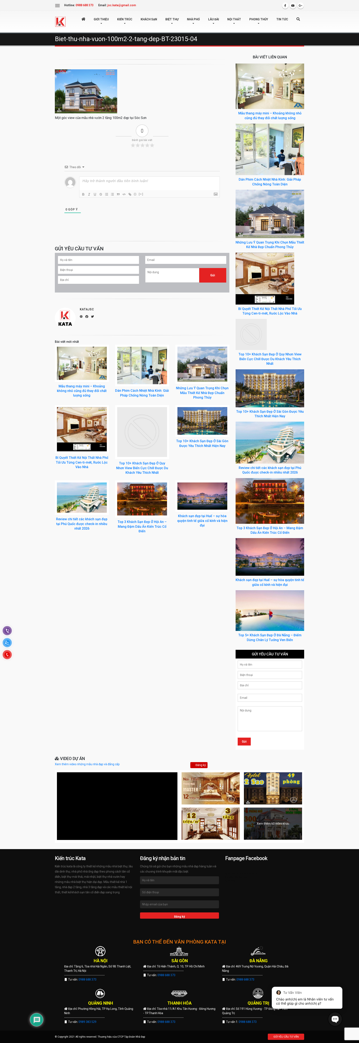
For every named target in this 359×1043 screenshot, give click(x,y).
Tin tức (282, 19)
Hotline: (78, 5)
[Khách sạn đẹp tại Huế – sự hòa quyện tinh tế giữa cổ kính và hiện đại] (202, 496)
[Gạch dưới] (95, 194)
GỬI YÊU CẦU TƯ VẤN (286, 1036)
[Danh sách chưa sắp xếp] (112, 194)
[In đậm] (83, 194)
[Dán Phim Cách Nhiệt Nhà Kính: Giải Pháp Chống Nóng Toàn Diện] (142, 365)
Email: (117, 5)
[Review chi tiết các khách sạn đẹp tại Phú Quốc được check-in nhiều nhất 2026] (82, 497)
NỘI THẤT (234, 19)
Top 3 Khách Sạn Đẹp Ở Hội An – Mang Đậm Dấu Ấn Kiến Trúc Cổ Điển (142, 526)
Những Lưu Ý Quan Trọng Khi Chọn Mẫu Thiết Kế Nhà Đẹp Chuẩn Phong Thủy (202, 392)
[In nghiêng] (89, 194)
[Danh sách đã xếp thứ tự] (106, 194)
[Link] (130, 194)
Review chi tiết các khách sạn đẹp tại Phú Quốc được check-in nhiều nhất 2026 (81, 523)
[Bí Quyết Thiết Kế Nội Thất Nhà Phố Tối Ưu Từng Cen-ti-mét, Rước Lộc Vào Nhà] (82, 429)
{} (135, 194)
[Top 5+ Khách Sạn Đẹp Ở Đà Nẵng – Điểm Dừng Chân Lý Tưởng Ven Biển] (270, 610)
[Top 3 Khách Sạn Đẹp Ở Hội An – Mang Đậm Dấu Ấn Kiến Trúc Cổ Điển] (142, 499)
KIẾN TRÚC (124, 19)
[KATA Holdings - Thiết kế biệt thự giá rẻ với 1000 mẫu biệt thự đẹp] (60, 21)
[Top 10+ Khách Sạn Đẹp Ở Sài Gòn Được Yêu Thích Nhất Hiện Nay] (202, 421)
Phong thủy (258, 19)
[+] (141, 194)
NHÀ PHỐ (193, 19)
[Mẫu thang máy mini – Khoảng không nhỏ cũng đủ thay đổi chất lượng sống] (82, 363)
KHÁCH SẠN (149, 19)
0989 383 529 (87, 1021)
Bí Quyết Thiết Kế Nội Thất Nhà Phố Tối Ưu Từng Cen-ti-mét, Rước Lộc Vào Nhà (81, 462)
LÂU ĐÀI (213, 19)
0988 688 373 (87, 979)
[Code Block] (124, 194)
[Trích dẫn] (118, 194)
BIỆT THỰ (172, 19)
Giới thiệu (101, 19)
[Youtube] (293, 5)
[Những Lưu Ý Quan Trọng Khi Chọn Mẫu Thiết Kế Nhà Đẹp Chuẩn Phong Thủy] (202, 364)
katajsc (87, 309)
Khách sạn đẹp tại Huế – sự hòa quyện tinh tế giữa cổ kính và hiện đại (202, 520)
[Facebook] (285, 5)
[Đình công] (101, 194)
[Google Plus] (301, 5)
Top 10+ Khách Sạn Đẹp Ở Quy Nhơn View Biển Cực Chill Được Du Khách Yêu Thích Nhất (142, 468)
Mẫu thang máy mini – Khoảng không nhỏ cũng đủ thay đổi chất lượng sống (82, 391)
